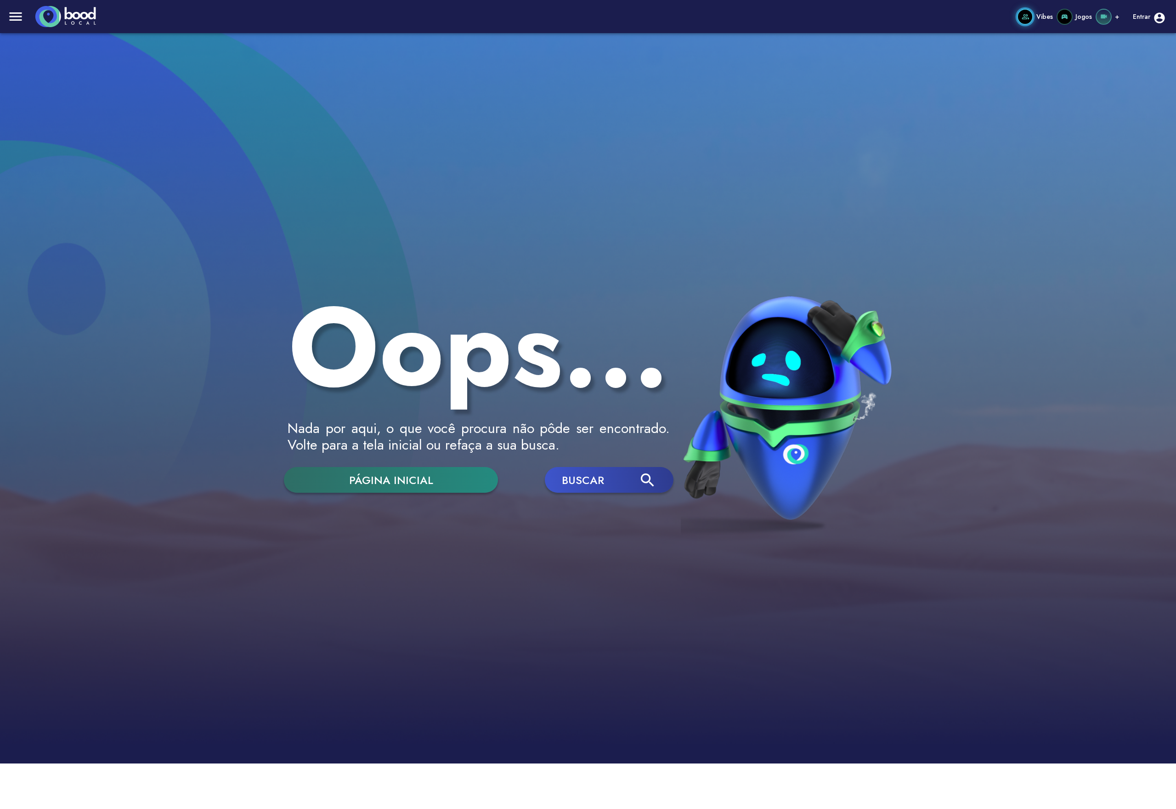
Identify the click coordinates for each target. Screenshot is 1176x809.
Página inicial (391, 480)
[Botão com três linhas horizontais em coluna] (16, 16)
